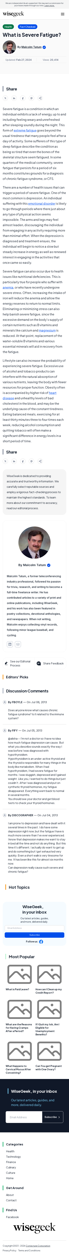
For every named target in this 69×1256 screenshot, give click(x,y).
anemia (8, 287)
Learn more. (49, 6)
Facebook (12, 1217)
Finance (11, 1162)
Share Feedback (53, 663)
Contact (11, 1200)
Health (10, 1151)
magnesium (47, 330)
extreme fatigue (25, 130)
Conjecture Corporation (38, 1246)
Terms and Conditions (29, 1250)
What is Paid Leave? (17, 989)
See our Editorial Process (20, 663)
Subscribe (34, 935)
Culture (10, 1172)
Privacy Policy (9, 1250)
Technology (13, 1156)
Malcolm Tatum (31, 47)
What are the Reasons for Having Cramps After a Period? (19, 1028)
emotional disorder (41, 203)
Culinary (11, 1167)
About (10, 1195)
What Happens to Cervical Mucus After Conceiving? (18, 1069)
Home (10, 1178)
